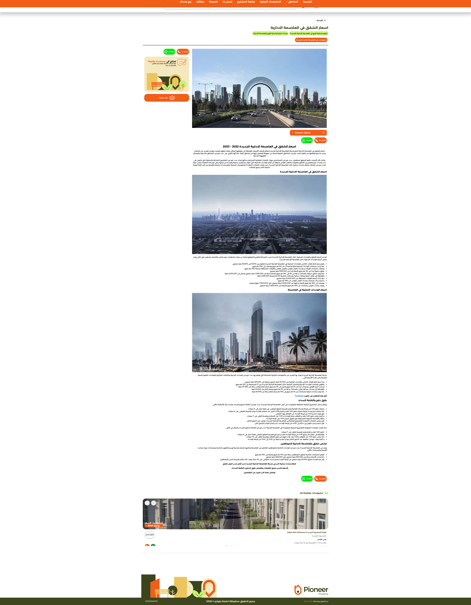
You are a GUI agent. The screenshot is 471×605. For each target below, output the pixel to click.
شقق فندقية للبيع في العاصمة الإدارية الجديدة (308, 33)
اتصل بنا (322, 140)
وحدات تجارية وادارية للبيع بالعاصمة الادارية (270, 33)
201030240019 (151, 601)
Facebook (299, 396)
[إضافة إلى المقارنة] (153, 503)
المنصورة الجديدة (319, 536)
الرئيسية (320, 20)
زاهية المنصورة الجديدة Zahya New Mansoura (306, 532)
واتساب (309, 140)
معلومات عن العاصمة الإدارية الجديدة (311, 40)
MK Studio (308, 601)
